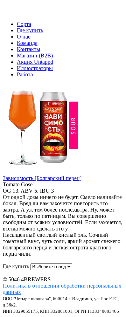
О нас (23, 37)
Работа (25, 74)
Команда (27, 43)
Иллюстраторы (35, 68)
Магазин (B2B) (35, 55)
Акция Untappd (35, 62)
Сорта (24, 24)
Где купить (30, 30)
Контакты (28, 49)
